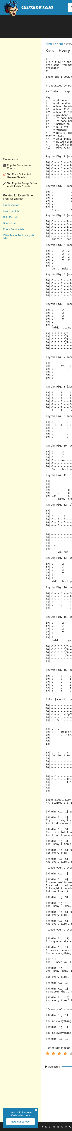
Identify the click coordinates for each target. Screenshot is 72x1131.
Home (48, 43)
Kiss (61, 43)
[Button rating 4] (65, 1053)
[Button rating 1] (47, 1053)
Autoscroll (54, 1066)
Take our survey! (20, 1121)
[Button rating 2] (53, 1053)
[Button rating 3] (59, 1053)
